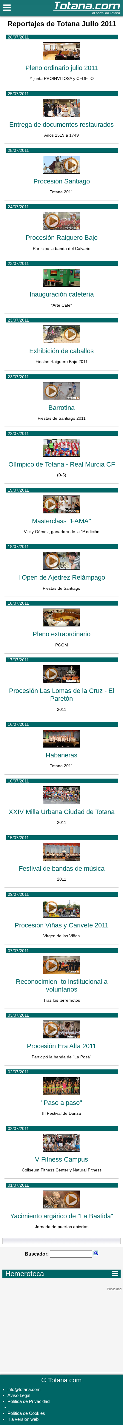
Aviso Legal (18, 1395)
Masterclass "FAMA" (61, 521)
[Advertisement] (61, 1328)
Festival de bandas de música (61, 868)
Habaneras (61, 755)
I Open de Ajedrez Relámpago (61, 577)
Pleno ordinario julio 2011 (61, 68)
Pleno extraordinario (61, 634)
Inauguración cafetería (62, 294)
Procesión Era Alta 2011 (61, 1046)
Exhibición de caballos (61, 351)
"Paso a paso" (61, 1102)
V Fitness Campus (61, 1159)
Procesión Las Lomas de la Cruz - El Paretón (61, 694)
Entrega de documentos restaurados (61, 124)
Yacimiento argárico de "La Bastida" (61, 1216)
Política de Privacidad (28, 1401)
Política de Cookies (26, 1413)
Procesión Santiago (61, 181)
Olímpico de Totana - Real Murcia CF (61, 464)
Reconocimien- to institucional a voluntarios (61, 985)
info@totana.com (24, 1389)
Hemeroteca (61, 1273)
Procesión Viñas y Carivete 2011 (61, 925)
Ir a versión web (23, 1419)
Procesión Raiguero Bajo (62, 237)
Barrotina (61, 407)
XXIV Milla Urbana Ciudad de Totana (62, 812)
